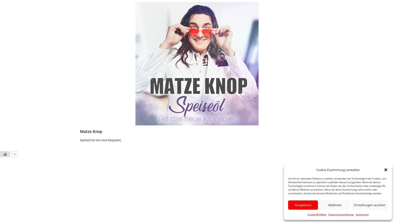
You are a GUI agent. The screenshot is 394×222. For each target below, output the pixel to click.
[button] (386, 170)
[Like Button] (5, 154)
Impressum (362, 214)
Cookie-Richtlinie (316, 214)
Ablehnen (335, 205)
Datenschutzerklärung (341, 214)
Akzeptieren (303, 205)
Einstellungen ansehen (370, 205)
